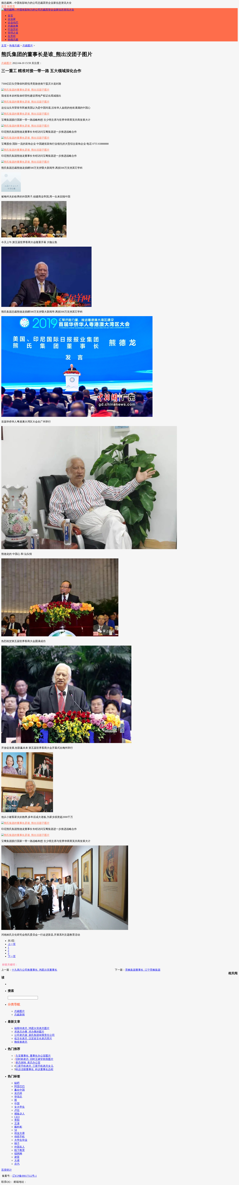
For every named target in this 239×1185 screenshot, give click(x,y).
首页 (4, 6)
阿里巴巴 (19, 1086)
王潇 (17, 1123)
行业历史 (13, 29)
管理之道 (13, 32)
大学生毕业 (20, 1140)
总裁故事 (13, 26)
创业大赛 (19, 1133)
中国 (17, 1103)
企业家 (12, 19)
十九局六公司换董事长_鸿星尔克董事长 (34, 969)
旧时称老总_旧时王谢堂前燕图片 (34, 1059)
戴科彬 (18, 1126)
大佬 (17, 1160)
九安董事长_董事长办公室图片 (33, 1055)
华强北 (18, 1096)
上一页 (12, 944)
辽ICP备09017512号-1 (24, 1175)
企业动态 (13, 22)
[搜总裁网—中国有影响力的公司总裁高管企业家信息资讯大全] (37, 9)
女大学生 (19, 1106)
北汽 (17, 1163)
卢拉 (17, 1110)
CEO (17, 1117)
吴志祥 (18, 1093)
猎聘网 (18, 1153)
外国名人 (19, 1146)
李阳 (17, 1120)
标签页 (11, 6)
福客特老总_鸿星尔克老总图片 (31, 1028)
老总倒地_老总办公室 (28, 1062)
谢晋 (17, 1157)
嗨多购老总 (20, 1041)
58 (15, 1130)
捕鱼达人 (19, 1113)
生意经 (12, 36)
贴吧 (17, 1083)
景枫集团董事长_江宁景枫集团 (142, 969)
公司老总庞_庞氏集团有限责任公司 (34, 1035)
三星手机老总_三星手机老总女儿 (34, 1066)
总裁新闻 (19, 1014)
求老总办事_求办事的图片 (29, 1031)
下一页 (12, 956)
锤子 (17, 1143)
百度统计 (6, 1169)
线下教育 (19, 1150)
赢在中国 (19, 1089)
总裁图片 (27, 45)
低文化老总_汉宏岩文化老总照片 (33, 1038)
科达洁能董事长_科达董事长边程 (34, 1069)
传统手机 (19, 1136)
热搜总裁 (13, 39)
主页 (4, 45)
